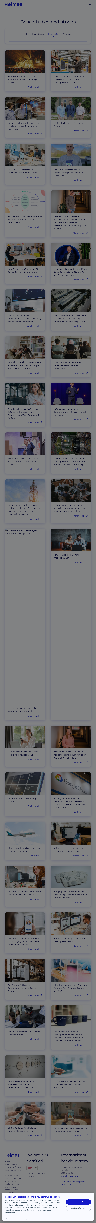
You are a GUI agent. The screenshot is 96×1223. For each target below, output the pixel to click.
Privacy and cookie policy (16, 1219)
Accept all (78, 1202)
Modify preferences (78, 1208)
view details (10, 1212)
